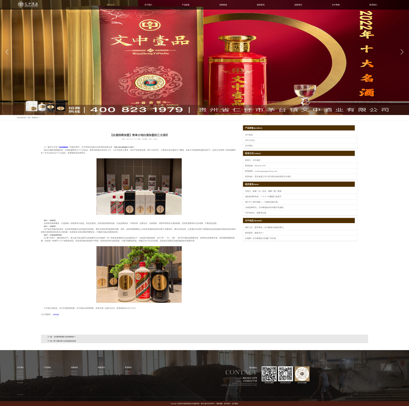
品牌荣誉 (20, 377)
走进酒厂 (20, 374)
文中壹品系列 (48, 371)
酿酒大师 (20, 380)
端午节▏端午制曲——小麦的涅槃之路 (261, 202)
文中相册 (20, 382)
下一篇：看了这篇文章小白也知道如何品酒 (61, 341)
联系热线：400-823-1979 (255, 166)
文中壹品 (249, 135)
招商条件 (74, 371)
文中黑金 (249, 146)
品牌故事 (20, 371)
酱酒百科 (35, 117)
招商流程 (74, 374)
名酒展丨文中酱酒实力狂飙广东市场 (260, 238)
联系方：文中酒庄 (252, 160)
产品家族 (186, 5)
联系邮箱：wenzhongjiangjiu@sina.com (261, 171)
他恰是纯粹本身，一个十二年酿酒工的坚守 (263, 196)
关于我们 (148, 5)
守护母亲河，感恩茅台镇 (255, 213)
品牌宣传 (298, 5)
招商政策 (223, 5)
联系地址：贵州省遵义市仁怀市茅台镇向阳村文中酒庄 (268, 176)
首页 (28, 117)
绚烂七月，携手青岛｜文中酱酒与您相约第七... (265, 227)
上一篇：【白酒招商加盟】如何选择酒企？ (61, 337)
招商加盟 (56, 314)
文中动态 (101, 371)
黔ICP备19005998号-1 (208, 403)
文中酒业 (235, 403)
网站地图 (220, 403)
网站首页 (111, 5)
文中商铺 (336, 5)
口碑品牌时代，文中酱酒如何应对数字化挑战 (264, 207)
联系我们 (373, 5)
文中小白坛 (250, 140)
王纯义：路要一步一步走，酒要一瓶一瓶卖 (263, 191)
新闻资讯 (261, 5)
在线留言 (128, 374)
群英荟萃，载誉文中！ (254, 233)
